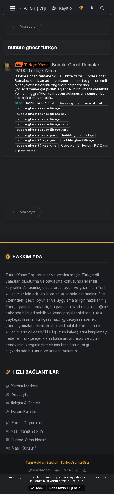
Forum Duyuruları (27, 423)
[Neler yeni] (92, 8)
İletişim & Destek (25, 403)
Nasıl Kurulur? (24, 448)
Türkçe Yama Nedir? (28, 440)
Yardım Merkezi (24, 386)
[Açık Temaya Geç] (81, 8)
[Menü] (12, 8)
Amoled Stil (41, 470)
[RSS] (84, 470)
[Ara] (102, 8)
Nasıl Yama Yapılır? (27, 431)
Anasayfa (20, 394)
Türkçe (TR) (69, 470)
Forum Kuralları (24, 411)
